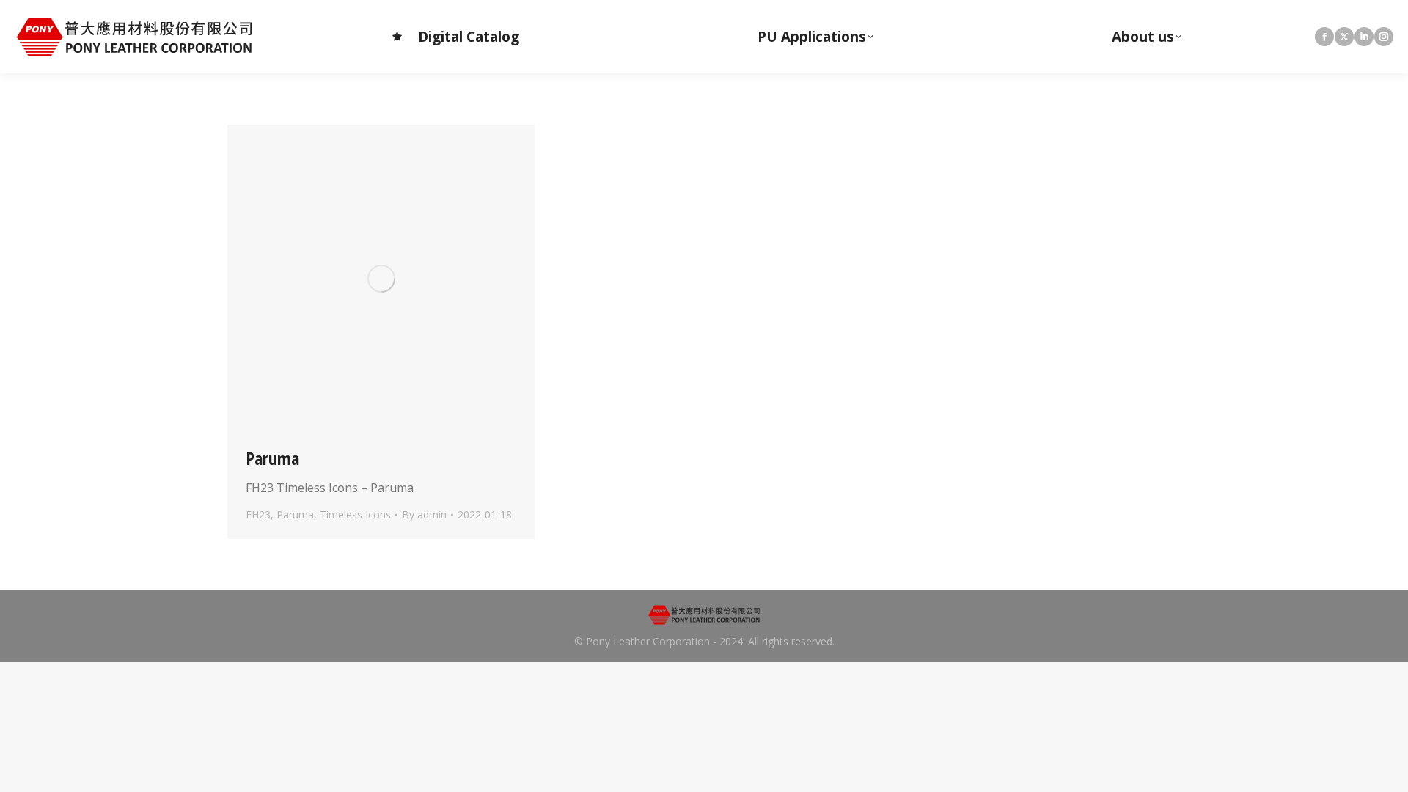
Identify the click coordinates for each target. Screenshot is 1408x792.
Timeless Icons (355, 514)
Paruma (272, 458)
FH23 (258, 514)
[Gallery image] (381, 278)
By (424, 514)
